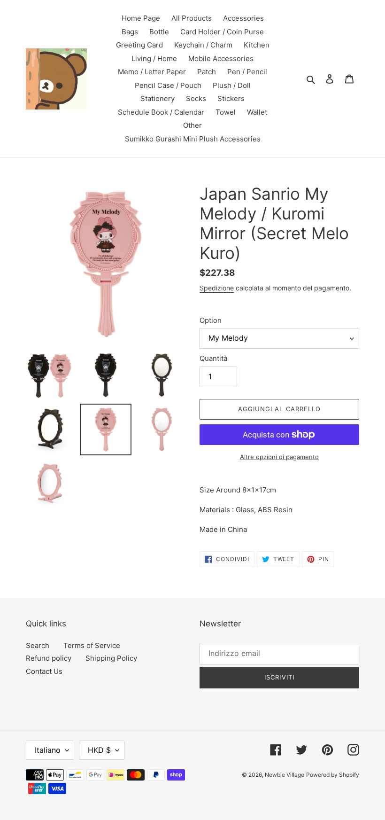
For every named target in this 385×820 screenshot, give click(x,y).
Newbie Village (284, 774)
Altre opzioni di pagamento (279, 457)
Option (211, 320)
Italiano (48, 750)
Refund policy (48, 658)
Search (37, 645)
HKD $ (99, 750)
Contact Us (44, 671)
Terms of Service (91, 645)
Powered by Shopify (332, 774)
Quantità (213, 358)
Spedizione (217, 288)
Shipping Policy (111, 658)
